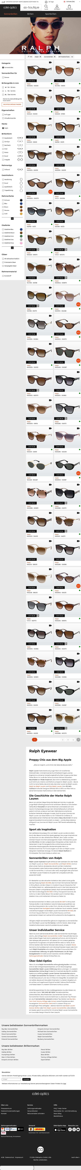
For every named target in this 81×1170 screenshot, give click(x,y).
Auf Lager (7, 114)
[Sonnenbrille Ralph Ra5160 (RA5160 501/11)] (39, 211)
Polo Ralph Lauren (55, 786)
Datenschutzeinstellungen (10, 1111)
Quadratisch (8, 138)
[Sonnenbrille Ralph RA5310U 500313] (39, 717)
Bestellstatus (58, 1116)
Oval (5, 149)
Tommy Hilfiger (41, 1001)
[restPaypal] (13, 1129)
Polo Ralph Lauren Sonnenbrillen (55, 1008)
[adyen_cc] (2, 1129)
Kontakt (4, 1113)
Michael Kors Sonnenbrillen (47, 1031)
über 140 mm (10, 94)
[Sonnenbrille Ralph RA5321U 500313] (39, 520)
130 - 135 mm (10, 87)
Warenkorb (69, 9)
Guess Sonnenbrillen (45, 1034)
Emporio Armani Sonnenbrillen (49, 1029)
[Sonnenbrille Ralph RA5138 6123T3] (39, 295)
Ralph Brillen (66, 864)
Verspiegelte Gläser (10, 266)
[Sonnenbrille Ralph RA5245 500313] (39, 98)
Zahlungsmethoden (36, 956)
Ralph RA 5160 (46, 883)
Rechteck (7, 145)
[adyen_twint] (20, 1129)
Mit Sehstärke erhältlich (11, 258)
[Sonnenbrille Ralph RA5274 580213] (39, 549)
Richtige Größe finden (12, 104)
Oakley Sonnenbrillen (9, 1031)
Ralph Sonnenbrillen (51, 864)
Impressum (19, 1157)
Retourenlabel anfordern (36, 1113)
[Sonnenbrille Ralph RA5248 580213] (39, 577)
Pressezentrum (6, 1108)
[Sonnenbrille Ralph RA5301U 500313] (39, 154)
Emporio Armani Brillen (10, 1059)
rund (6, 183)
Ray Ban (72, 999)
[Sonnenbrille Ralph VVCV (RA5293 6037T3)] (39, 605)
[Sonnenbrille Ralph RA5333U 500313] (39, 351)
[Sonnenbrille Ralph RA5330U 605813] (39, 661)
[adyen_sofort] (3, 1133)
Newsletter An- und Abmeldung (65, 1111)
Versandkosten (32, 1111)
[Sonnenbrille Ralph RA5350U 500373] (39, 182)
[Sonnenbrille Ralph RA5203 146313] (39, 436)
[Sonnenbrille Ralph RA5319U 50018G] (39, 323)
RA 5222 (70, 910)
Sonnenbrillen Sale (45, 1003)
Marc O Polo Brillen (8, 1057)
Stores (74, 945)
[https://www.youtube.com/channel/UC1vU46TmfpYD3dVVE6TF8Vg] (78, 1130)
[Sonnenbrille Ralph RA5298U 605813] (39, 492)
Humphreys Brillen (8, 1054)
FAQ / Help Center (60, 1108)
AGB (2, 1157)
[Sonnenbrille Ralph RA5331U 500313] (39, 689)
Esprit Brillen (45, 1059)
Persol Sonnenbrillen (9, 1034)
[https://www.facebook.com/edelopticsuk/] (70, 1130)
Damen (6, 77)
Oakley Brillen (6, 1052)
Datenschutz (9, 1157)
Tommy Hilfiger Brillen (49, 1057)
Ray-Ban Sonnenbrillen (10, 1029)
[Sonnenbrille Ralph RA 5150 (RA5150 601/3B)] (39, 267)
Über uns (4, 1105)
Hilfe (55, 1105)
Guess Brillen (45, 1052)
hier (64, 1083)
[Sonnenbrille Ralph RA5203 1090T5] (39, 239)
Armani (54, 1001)
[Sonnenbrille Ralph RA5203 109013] (39, 126)
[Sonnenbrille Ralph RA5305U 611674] (39, 408)
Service (30, 1105)
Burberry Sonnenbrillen (46, 1039)
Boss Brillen (45, 1054)
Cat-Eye (6, 141)
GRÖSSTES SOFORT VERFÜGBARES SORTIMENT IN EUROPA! (22, 2)
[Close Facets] (12, 56)
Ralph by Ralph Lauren (37, 786)
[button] (10, 7)
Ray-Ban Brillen (7, 1049)
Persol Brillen (45, 1049)
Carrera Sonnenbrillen (9, 1036)
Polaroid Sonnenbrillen (10, 1039)
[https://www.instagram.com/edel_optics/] (74, 1130)
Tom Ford (32, 1001)
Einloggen (57, 9)
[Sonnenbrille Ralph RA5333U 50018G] (39, 633)
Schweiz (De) (70, 1)
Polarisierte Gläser (10, 262)
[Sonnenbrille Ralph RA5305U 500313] (39, 70)
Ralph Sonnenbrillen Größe (52, 936)
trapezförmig (8, 190)
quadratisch (8, 187)
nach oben (75, 1157)
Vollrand (7, 169)
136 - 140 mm (10, 91)
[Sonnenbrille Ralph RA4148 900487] (39, 464)
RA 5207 (62, 902)
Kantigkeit (46, 908)
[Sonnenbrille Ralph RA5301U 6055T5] (39, 380)
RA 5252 (49, 892)
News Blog (57, 1113)
